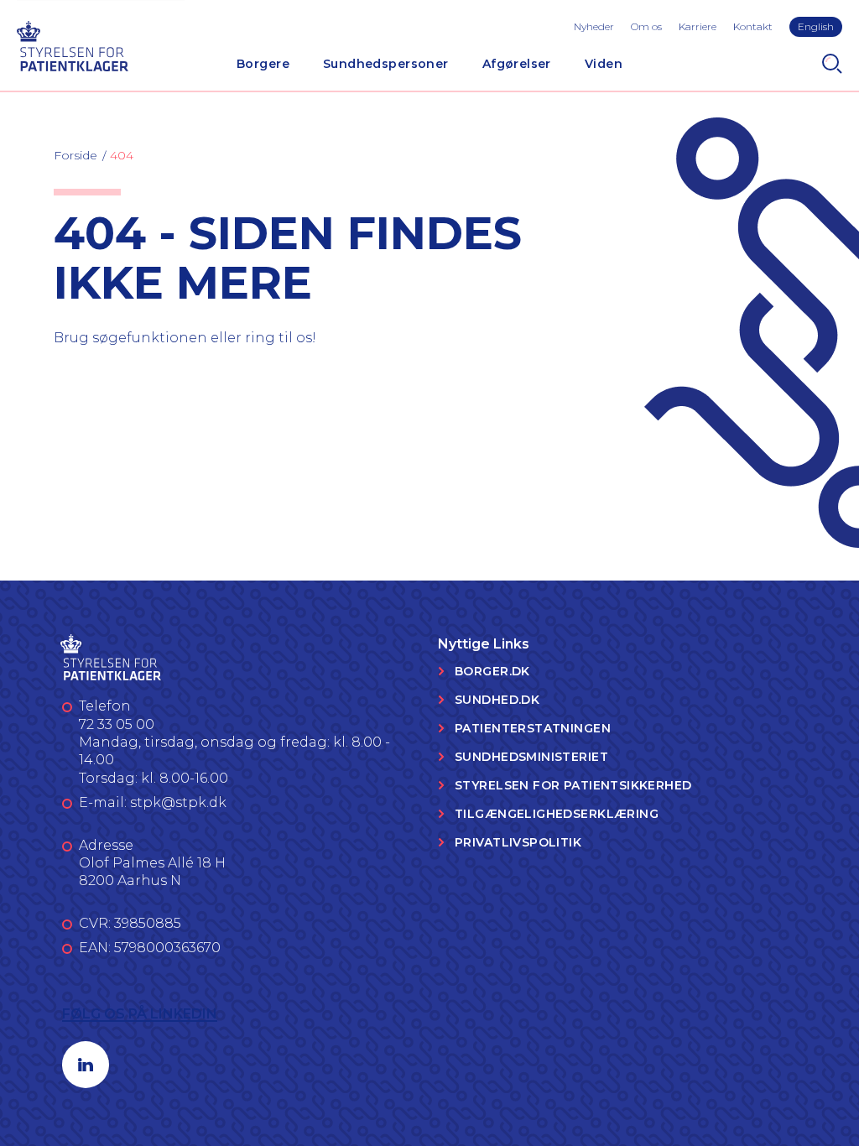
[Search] (832, 64)
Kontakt (753, 26)
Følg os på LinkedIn (139, 1014)
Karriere (697, 26)
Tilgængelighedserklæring (557, 813)
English (816, 26)
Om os (646, 26)
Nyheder (594, 26)
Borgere (263, 63)
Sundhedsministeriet (531, 756)
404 (121, 155)
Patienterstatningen (533, 728)
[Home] (72, 44)
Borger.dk (492, 671)
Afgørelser (516, 63)
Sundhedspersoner (386, 63)
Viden (603, 63)
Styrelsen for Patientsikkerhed (573, 785)
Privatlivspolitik (518, 842)
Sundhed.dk (497, 699)
